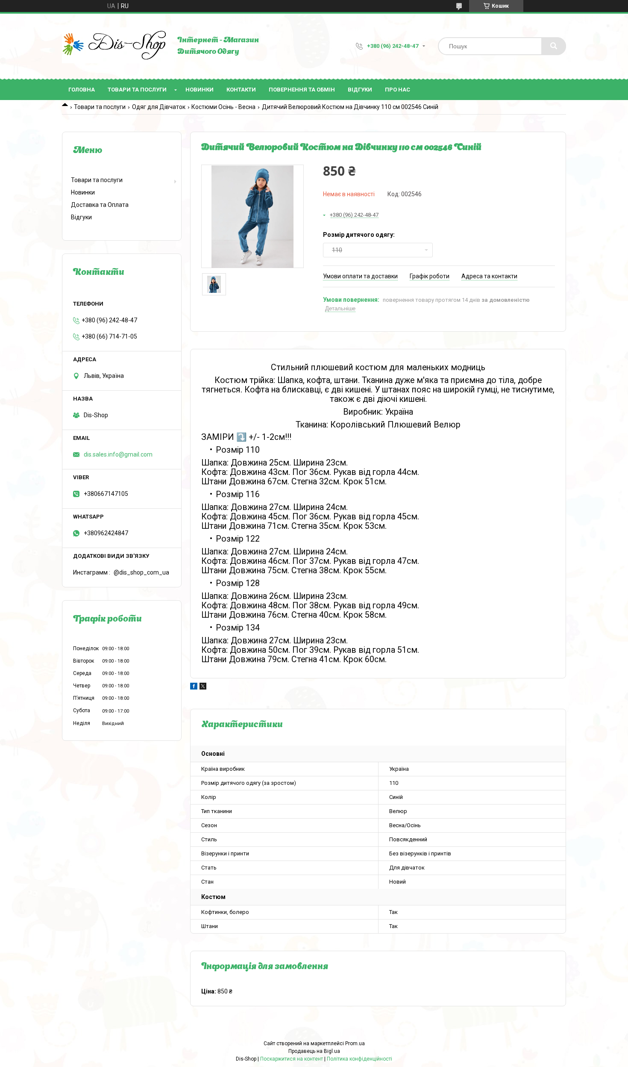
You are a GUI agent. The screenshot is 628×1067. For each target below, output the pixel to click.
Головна (81, 89)
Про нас (397, 89)
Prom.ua (355, 1043)
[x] (203, 687)
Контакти (241, 89)
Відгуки (360, 89)
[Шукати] (553, 46)
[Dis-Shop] (115, 46)
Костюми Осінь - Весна (223, 106)
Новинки (199, 89)
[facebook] (193, 687)
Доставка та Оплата (100, 204)
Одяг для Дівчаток (158, 106)
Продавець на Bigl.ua (314, 1051)
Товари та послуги (137, 89)
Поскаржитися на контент (291, 1059)
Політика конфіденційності (359, 1059)
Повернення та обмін (302, 89)
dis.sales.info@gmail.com (118, 454)
